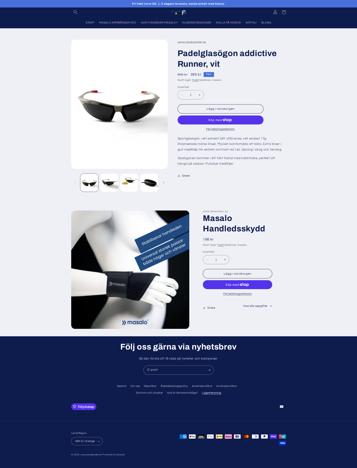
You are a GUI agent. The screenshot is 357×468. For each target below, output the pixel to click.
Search (121, 386)
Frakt (195, 80)
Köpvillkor (150, 386)
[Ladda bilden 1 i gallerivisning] (89, 183)
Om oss (135, 386)
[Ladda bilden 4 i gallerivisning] (149, 183)
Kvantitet (183, 87)
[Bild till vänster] (75, 182)
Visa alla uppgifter (255, 306)
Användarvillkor (202, 386)
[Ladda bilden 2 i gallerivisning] (109, 183)
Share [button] (186, 175)
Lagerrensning (211, 392)
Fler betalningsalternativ (220, 129)
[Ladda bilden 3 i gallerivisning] (129, 183)
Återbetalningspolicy (174, 386)
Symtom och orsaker (149, 392)
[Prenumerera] (209, 370)
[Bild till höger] (164, 182)
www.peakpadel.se (91, 455)
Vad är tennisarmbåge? (182, 392)
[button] (75, 12)
